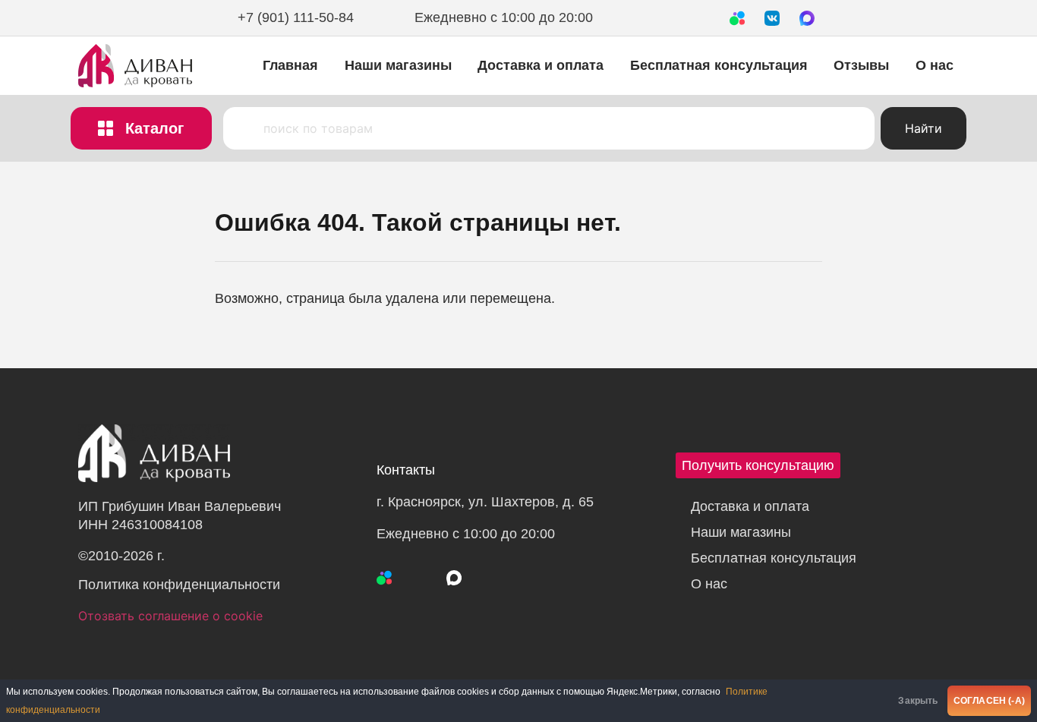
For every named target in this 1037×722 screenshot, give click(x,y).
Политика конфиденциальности (179, 584)
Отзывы (861, 65)
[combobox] (549, 128)
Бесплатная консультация (719, 65)
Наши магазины (398, 65)
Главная (290, 65)
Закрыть (918, 700)
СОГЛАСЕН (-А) (989, 700)
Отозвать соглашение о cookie (170, 615)
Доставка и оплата (541, 65)
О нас (934, 65)
